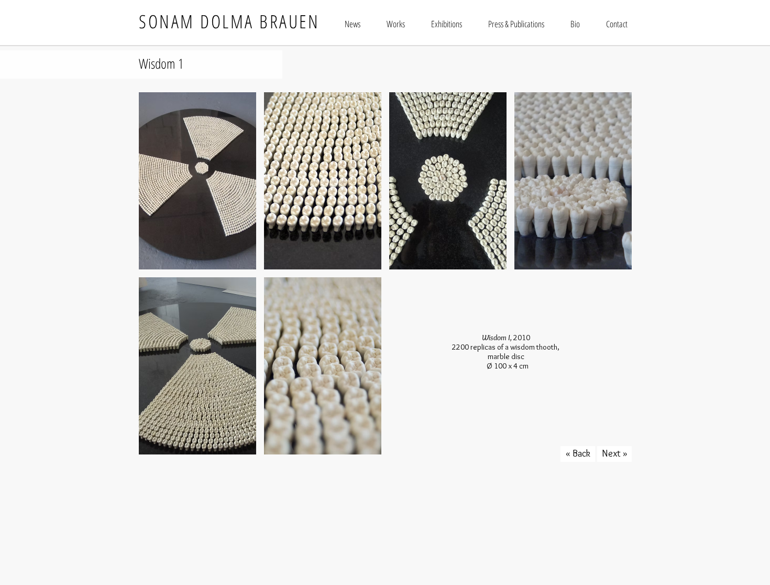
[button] (197, 180)
